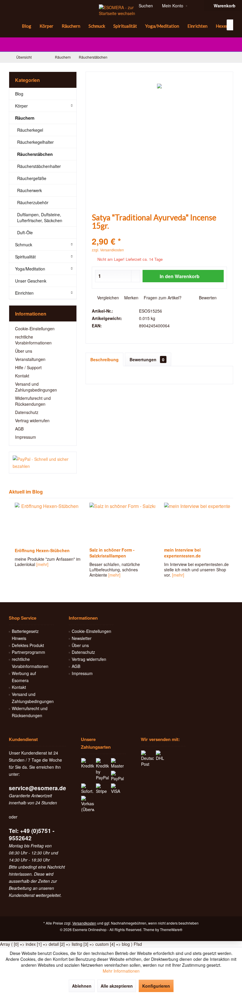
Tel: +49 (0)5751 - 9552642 (31, 834)
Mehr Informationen (121, 971)
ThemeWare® (171, 929)
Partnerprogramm (28, 652)
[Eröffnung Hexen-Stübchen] (46, 523)
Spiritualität (25, 257)
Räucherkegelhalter (35, 142)
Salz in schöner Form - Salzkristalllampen (110, 553)
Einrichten (24, 293)
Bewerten (207, 298)
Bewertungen (147, 359)
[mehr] (41, 564)
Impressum (25, 437)
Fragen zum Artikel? (162, 298)
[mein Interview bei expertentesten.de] (195, 523)
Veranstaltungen (30, 359)
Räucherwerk (29, 190)
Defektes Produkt (28, 645)
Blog (19, 94)
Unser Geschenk (30, 281)
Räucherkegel (30, 130)
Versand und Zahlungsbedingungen (36, 387)
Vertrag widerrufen (32, 420)
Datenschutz (26, 412)
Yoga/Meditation (30, 269)
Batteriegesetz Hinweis (25, 634)
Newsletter (81, 638)
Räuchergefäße (31, 178)
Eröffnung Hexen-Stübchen (40, 550)
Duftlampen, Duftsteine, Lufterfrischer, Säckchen (39, 217)
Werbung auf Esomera (24, 676)
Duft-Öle (25, 232)
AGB (19, 429)
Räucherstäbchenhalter (39, 166)
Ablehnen (81, 986)
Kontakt (22, 376)
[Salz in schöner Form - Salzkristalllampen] (120, 523)
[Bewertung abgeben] (159, 233)
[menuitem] (13, 26)
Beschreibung (104, 359)
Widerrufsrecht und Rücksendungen (33, 401)
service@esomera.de (37, 788)
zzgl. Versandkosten (108, 249)
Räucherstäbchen (35, 154)
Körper (21, 106)
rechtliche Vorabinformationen (33, 340)
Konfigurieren (156, 986)
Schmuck (23, 244)
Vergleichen (107, 298)
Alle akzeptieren (117, 986)
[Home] (13, 26)
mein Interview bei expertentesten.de (180, 553)
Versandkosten (84, 922)
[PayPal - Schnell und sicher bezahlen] (43, 463)
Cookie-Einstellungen (35, 328)
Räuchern (25, 118)
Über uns (23, 351)
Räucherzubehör (32, 202)
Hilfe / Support (28, 367)
